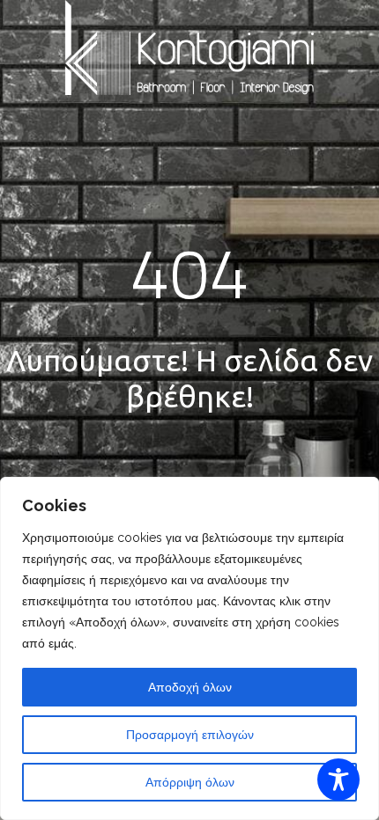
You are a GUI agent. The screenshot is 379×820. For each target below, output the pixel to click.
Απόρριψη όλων (189, 782)
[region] (189, 648)
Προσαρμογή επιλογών (190, 735)
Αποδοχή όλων (190, 687)
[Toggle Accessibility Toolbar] (338, 779)
